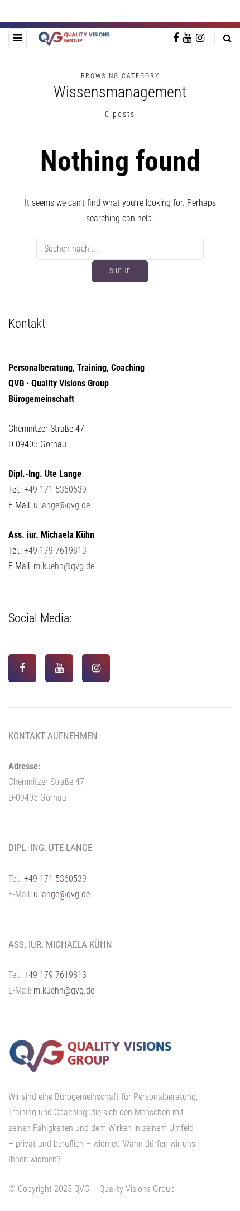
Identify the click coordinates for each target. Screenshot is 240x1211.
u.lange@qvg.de (61, 505)
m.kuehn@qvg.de (63, 566)
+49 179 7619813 (55, 550)
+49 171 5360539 (55, 489)
